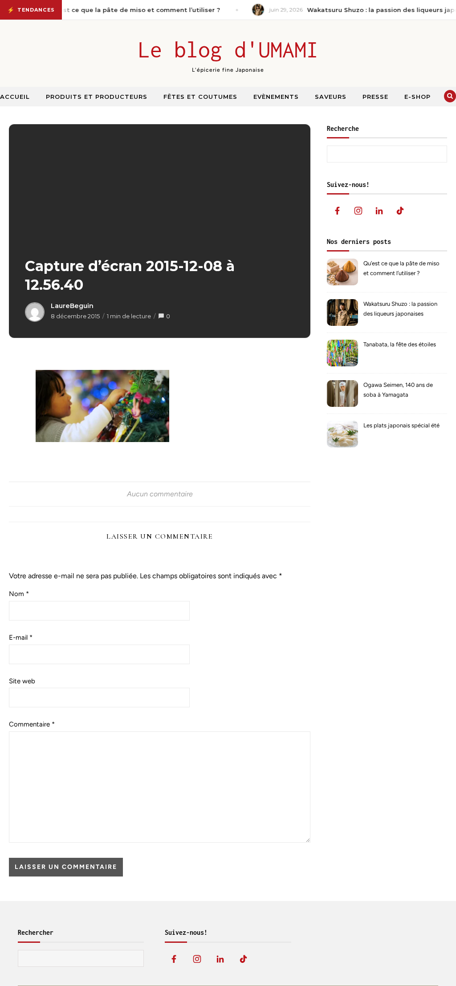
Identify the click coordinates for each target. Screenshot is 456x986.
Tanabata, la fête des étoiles (399, 344)
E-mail (21, 637)
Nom (19, 594)
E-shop (417, 96)
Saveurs (330, 96)
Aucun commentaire (160, 494)
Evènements (276, 96)
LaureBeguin (72, 306)
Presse (375, 96)
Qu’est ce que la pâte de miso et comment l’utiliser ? (401, 268)
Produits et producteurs (96, 96)
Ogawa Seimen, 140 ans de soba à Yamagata (398, 389)
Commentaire (32, 724)
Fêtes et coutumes (200, 96)
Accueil (15, 96)
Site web (22, 681)
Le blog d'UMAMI (228, 49)
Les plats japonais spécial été (401, 425)
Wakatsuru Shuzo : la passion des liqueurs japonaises (400, 308)
